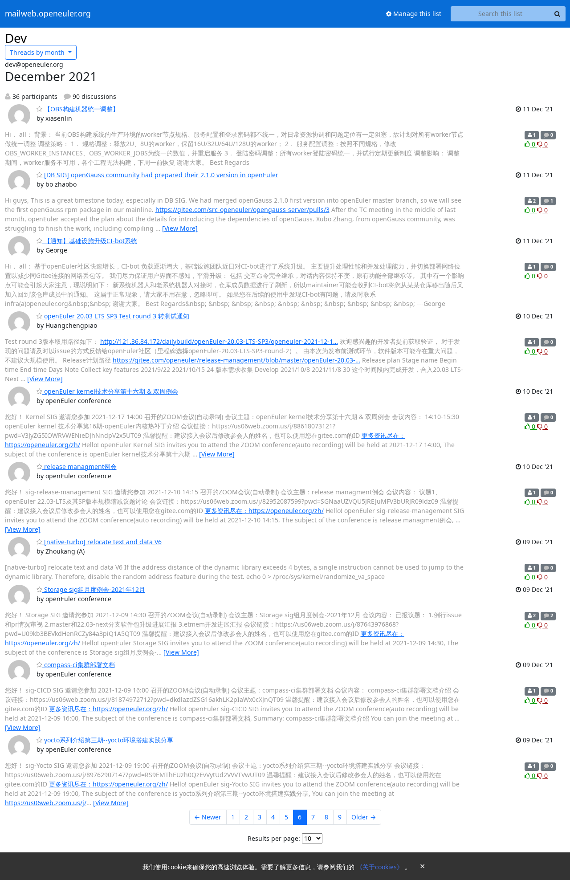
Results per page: (274, 838)
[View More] (180, 228)
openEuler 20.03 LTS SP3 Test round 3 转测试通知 (115, 316)
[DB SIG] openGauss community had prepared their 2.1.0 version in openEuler (160, 175)
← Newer (207, 817)
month (38, 52)
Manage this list (416, 13)
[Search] (558, 13)
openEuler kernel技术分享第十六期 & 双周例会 (110, 391)
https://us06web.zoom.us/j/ (45, 803)
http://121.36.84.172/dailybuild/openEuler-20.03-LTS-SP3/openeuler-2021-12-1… (219, 341)
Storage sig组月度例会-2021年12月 (93, 589)
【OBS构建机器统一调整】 (80, 109)
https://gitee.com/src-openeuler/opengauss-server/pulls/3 (242, 209)
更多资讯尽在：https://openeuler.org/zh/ (264, 510)
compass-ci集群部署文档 (78, 664)
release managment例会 (79, 466)
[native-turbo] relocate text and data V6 (102, 542)
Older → (363, 817)
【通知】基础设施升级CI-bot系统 (89, 240)
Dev (16, 37)
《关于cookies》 (380, 867)
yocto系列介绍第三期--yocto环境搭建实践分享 (107, 740)
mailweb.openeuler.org (48, 13)
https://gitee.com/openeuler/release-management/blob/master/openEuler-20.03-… (236, 360)
